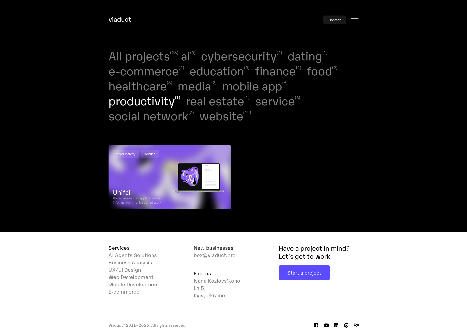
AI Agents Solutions (133, 254)
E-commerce (124, 291)
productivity (126, 154)
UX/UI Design (125, 269)
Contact (335, 20)
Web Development (131, 276)
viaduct (120, 19)
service (150, 154)
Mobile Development (134, 283)
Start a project (304, 272)
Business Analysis (130, 262)
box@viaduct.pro (215, 254)
